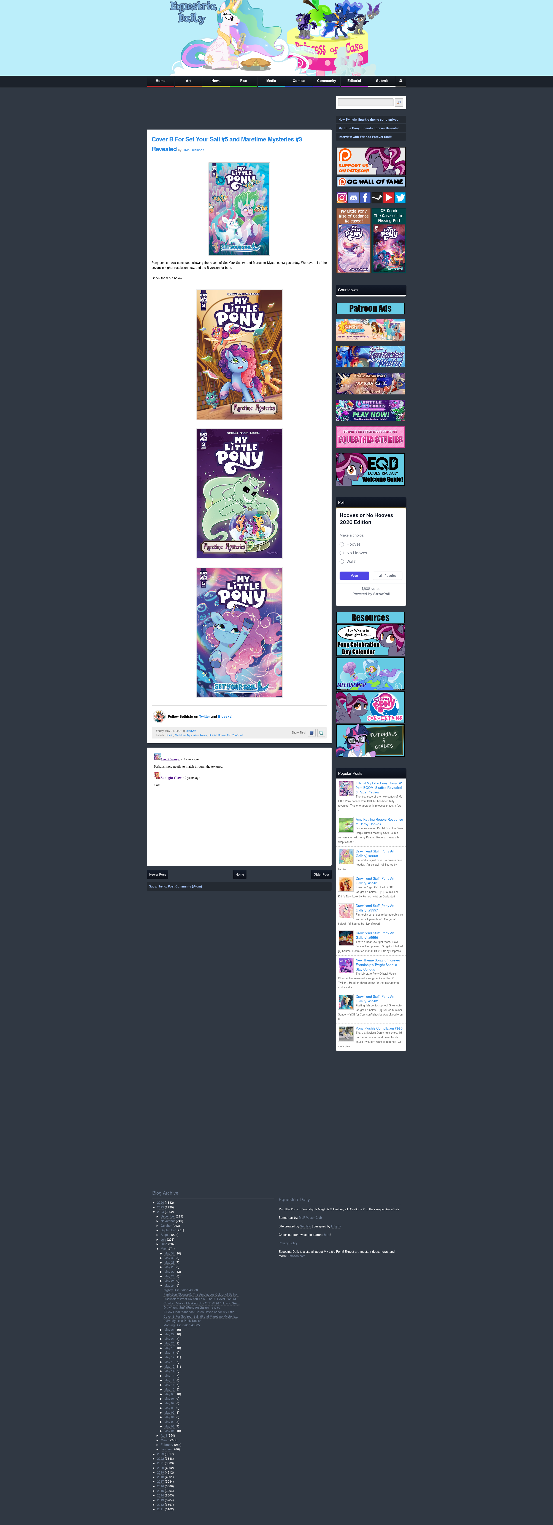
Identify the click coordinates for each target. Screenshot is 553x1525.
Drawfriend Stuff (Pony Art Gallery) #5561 (375, 880)
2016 (160, 1486)
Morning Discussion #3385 (182, 1325)
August (165, 1234)
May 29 (169, 1262)
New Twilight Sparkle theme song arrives (368, 119)
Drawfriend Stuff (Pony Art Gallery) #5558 (375, 853)
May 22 (169, 1334)
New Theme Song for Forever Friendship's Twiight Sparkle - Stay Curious (378, 964)
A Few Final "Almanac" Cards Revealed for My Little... (200, 1312)
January (166, 1449)
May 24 (169, 1285)
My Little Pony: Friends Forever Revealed (368, 128)
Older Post (321, 874)
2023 (160, 1454)
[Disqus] (239, 806)
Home (160, 80)
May (164, 1248)
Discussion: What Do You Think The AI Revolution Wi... (201, 1299)
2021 (160, 1463)
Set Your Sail (235, 735)
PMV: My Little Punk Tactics (182, 1320)
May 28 (169, 1267)
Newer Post (157, 874)
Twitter (205, 716)
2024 (160, 1211)
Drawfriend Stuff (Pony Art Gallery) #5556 (375, 935)
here (327, 1234)
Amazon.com (296, 1256)
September (168, 1230)
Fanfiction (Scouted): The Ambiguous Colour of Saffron (201, 1294)
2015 (160, 1490)
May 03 (169, 1421)
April (164, 1435)
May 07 (169, 1403)
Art (188, 80)
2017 (160, 1481)
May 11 (169, 1384)
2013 (160, 1500)
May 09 (169, 1394)
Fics (243, 80)
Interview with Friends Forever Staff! (365, 137)
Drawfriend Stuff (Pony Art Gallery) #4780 (192, 1307)
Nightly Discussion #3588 (181, 1290)
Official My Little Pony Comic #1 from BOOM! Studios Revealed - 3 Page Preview (380, 787)
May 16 (169, 1362)
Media (271, 80)
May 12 (169, 1380)
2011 (160, 1509)
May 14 (169, 1371)
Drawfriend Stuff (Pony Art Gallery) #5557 (375, 907)
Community (326, 80)
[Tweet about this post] (321, 733)
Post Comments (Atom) (185, 886)
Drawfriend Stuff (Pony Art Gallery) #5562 (375, 998)
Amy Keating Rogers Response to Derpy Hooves (379, 821)
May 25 (169, 1280)
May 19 (169, 1348)
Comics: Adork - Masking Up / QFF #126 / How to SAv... (202, 1303)
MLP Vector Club (310, 1217)
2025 (160, 1207)
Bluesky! (225, 716)
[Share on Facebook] (312, 733)
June (164, 1244)
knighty (336, 1226)
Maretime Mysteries (187, 735)
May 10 (169, 1389)
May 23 (169, 1329)
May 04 (169, 1417)
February (167, 1444)
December (168, 1216)
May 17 (169, 1357)
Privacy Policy (288, 1243)
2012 (160, 1504)
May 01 (169, 1431)
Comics (299, 80)
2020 (160, 1468)
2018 (160, 1477)
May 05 (169, 1412)
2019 (160, 1472)
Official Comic (217, 735)
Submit (382, 80)
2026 (160, 1202)
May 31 (169, 1253)
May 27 (169, 1271)
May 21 (169, 1338)
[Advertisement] (371, 1084)
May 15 (169, 1366)
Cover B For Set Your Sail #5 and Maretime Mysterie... (201, 1316)
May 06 (169, 1408)
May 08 (169, 1398)
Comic (169, 735)
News (216, 80)
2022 (160, 1458)
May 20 (169, 1343)
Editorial (354, 80)
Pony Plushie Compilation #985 (379, 1028)
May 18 (169, 1352)
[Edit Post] (199, 731)
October (166, 1225)
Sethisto (305, 1226)
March (165, 1440)
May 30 (169, 1258)
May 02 (169, 1426)
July (163, 1239)
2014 (160, 1495)
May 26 (169, 1276)
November (168, 1221)
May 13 (169, 1375)
